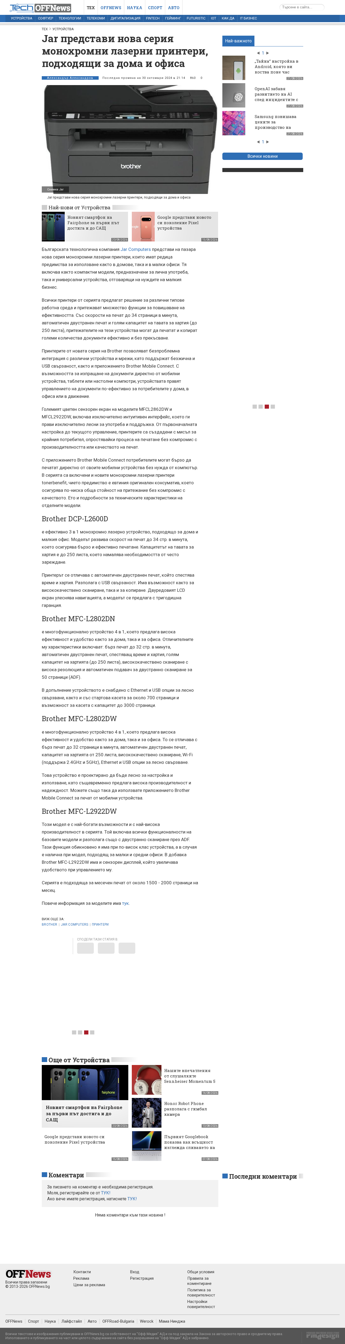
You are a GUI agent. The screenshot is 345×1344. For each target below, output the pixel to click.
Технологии (70, 18)
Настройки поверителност (201, 1304)
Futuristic (196, 18)
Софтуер (45, 18)
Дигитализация (125, 18)
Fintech (153, 18)
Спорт (155, 7)
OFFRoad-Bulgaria (118, 1321)
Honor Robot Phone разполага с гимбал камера (185, 1109)
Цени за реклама (89, 1284)
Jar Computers (135, 249)
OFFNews (13, 1321)
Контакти (82, 1271)
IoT (213, 18)
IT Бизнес (248, 18)
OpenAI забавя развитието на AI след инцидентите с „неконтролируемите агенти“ (278, 99)
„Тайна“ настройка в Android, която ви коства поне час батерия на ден (276, 69)
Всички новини (262, 156)
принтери (100, 924)
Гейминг (173, 18)
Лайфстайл (71, 1321)
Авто (174, 7)
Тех (91, 7)
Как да (228, 18)
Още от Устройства (79, 1060)
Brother (49, 924)
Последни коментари (263, 1176)
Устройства (21, 18)
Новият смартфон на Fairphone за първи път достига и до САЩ (93, 222)
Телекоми (96, 18)
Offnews (111, 7)
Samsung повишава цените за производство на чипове (275, 124)
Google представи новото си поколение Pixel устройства (184, 222)
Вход (134, 1271)
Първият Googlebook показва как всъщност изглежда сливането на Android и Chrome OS (189, 1144)
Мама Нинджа (172, 1321)
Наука (134, 7)
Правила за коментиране (199, 1281)
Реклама (81, 1278)
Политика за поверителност (201, 1293)
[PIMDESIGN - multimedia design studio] (321, 1337)
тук (125, 903)
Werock (146, 1321)
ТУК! (132, 1198)
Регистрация (142, 1278)
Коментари (66, 1175)
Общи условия (200, 1271)
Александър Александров (70, 78)
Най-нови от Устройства (80, 207)
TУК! (106, 1192)
